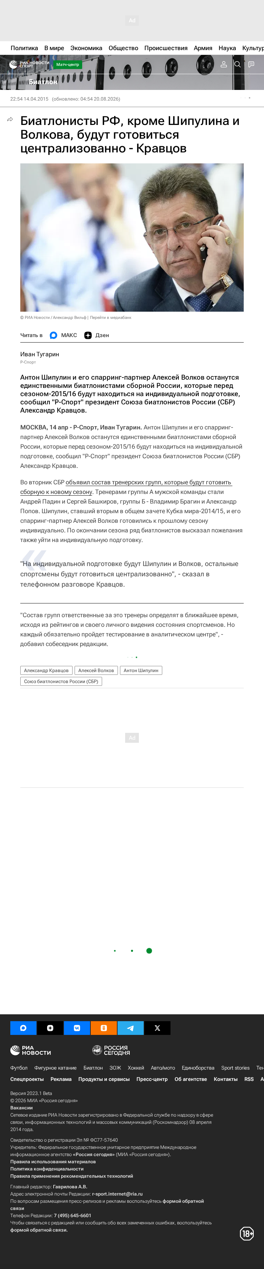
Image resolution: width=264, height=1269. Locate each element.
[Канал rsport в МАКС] (23, 1028)
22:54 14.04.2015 (29, 99)
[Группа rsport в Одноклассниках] (104, 1028)
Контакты (226, 1079)
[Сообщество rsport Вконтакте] (77, 1028)
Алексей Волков (96, 670)
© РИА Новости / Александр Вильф (53, 317)
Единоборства (198, 1068)
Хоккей (136, 1068)
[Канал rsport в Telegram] (131, 1028)
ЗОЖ (115, 1068)
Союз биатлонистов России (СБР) (61, 681)
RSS (249, 1079)
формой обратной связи (38, 1230)
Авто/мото (163, 1068)
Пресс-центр (152, 1079)
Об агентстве (191, 1079)
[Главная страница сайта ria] (11, 64)
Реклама (61, 1079)
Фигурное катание (55, 1068)
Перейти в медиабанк (110, 317)
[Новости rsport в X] (157, 1028)
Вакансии (21, 1107)
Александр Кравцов (46, 670)
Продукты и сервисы (104, 1079)
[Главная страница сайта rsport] (44, 64)
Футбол (19, 1068)
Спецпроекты (27, 1079)
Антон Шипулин (141, 670)
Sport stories (235, 1068)
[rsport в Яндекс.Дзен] (50, 1028)
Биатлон (93, 1068)
